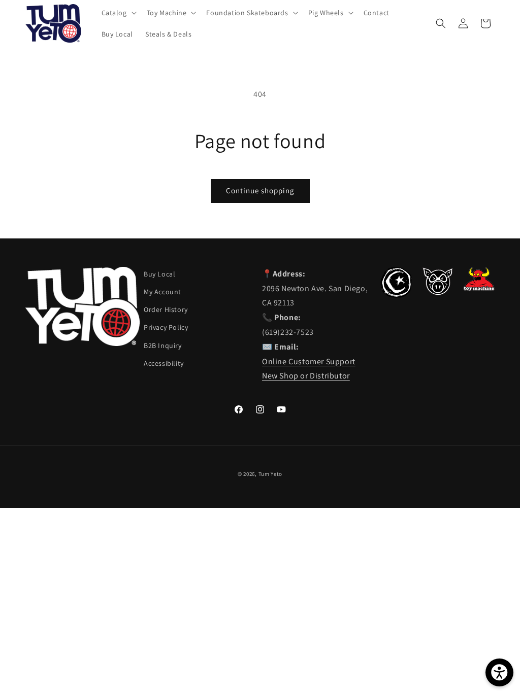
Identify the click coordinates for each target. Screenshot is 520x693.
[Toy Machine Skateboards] (479, 288)
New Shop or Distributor (306, 375)
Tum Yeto (270, 473)
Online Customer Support (308, 361)
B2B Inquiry (163, 345)
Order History (166, 309)
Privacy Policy (166, 327)
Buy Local (159, 274)
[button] (118, 12)
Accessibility (164, 363)
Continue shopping (260, 190)
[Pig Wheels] (437, 292)
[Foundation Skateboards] (396, 295)
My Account (162, 291)
